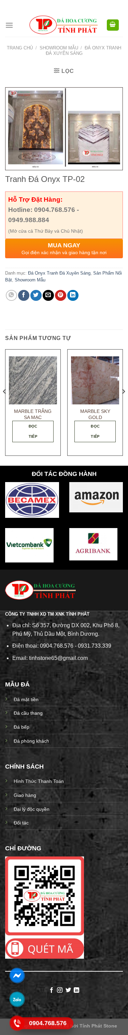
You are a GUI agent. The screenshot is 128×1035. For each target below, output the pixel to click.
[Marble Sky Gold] (95, 380)
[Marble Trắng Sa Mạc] (33, 380)
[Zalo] (17, 999)
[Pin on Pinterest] (60, 295)
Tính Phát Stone (98, 1026)
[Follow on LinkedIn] (76, 990)
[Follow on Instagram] (59, 990)
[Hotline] (17, 1023)
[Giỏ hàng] (113, 25)
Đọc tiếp (33, 431)
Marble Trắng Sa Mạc (33, 414)
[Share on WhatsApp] (11, 295)
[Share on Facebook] (23, 295)
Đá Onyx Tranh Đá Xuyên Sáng (59, 273)
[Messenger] (17, 975)
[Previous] (4, 405)
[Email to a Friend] (48, 295)
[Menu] (9, 25)
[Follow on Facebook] (51, 990)
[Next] (123, 405)
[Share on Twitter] (36, 295)
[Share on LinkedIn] (73, 295)
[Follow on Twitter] (68, 990)
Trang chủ (20, 47)
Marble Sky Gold (95, 414)
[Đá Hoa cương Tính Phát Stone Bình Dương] (63, 25)
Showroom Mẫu (59, 47)
